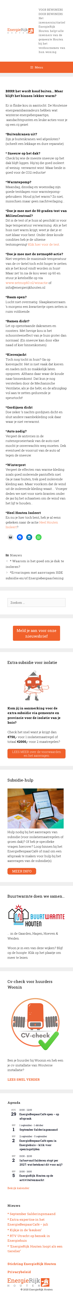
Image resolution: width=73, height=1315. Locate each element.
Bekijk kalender (18, 1188)
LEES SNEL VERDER (23, 1079)
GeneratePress (52, 1309)
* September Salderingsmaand (31, 1214)
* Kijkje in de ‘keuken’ (24, 1230)
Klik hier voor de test (43, 244)
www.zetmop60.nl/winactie (27, 283)
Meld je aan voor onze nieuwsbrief (36, 633)
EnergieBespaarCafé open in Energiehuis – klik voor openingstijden (38, 1145)
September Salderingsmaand (38, 1129)
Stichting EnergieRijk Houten (31, 1264)
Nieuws (16, 555)
